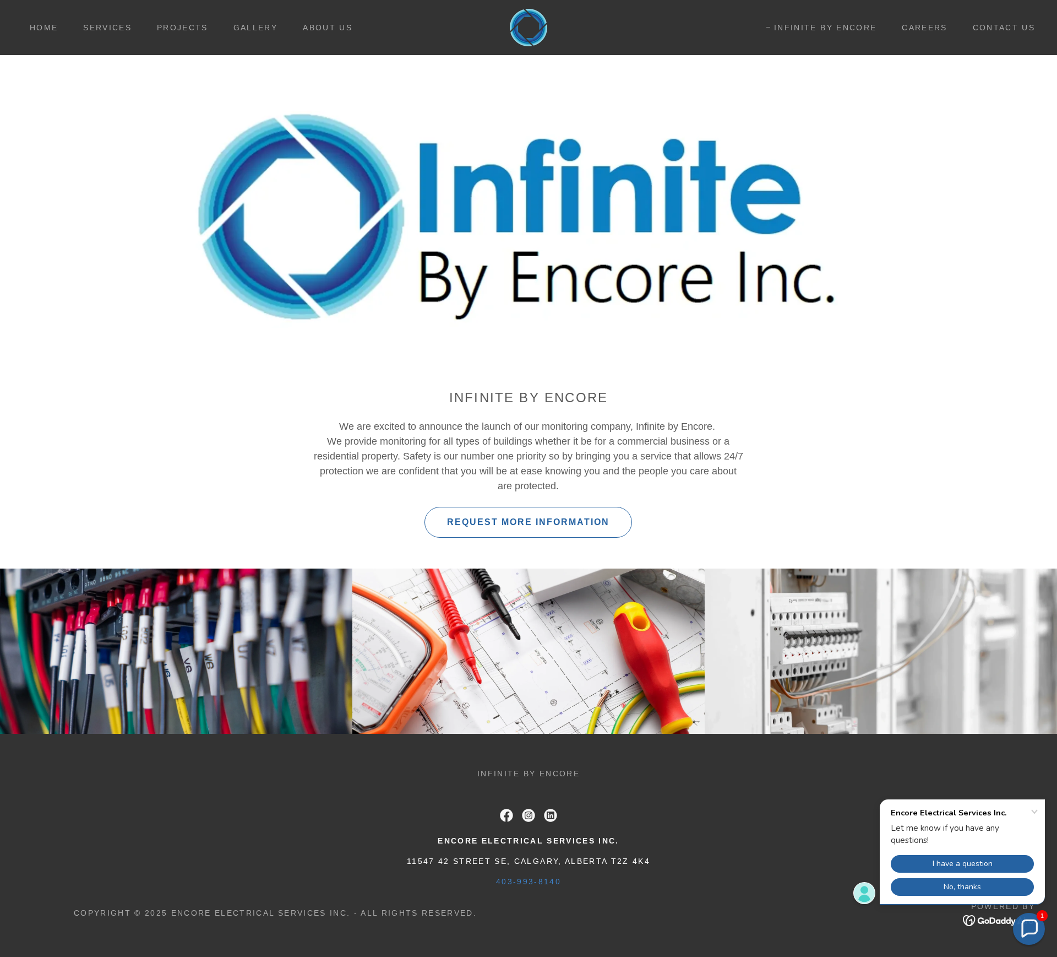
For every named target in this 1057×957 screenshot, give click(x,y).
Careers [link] (924, 27)
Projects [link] (182, 27)
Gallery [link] (255, 27)
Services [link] (107, 27)
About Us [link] (327, 27)
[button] (1029, 929)
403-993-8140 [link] (528, 881)
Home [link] (44, 27)
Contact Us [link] (1004, 27)
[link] (528, 27)
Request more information (528, 522)
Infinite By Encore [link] (825, 27)
